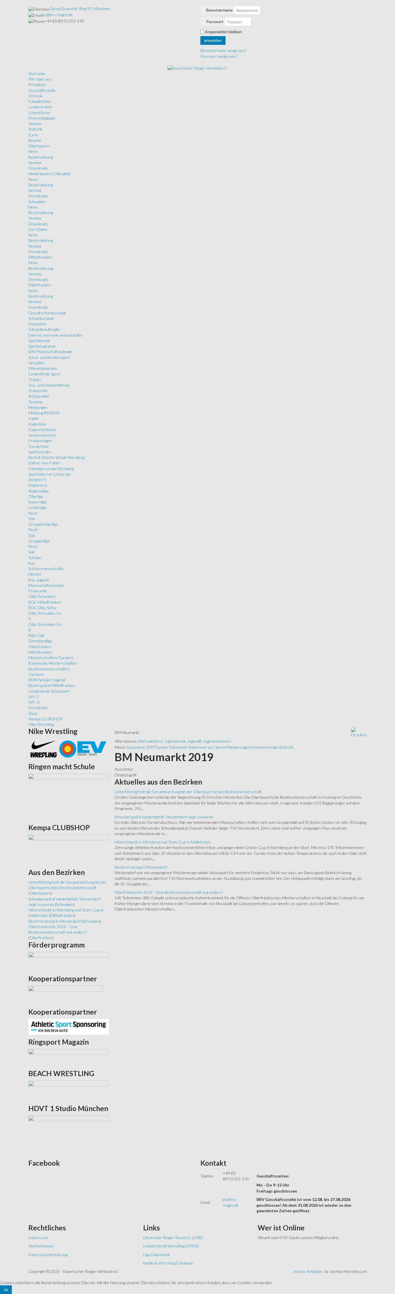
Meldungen (37, 407)
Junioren (223, 741)
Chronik (35, 95)
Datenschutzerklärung (48, 1254)
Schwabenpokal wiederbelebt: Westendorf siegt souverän (164, 816)
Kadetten (152, 741)
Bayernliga (37, 501)
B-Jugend (207, 741)
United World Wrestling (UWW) (171, 1245)
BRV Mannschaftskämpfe (50, 351)
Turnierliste (38, 446)
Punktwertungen (264, 747)
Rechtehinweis (41, 1245)
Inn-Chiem (37, 229)
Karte (33, 134)
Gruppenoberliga (43, 524)
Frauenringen (40, 440)
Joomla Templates (308, 1271)
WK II (33, 696)
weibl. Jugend (188, 741)
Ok (6, 1289)
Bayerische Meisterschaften (52, 663)
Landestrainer (40, 106)
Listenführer (39, 112)
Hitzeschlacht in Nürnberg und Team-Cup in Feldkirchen (163, 841)
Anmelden (213, 40)
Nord (32, 513)
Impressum (38, 1237)
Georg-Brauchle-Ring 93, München (79, 8)
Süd (31, 518)
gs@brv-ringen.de (57, 14)
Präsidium (37, 84)
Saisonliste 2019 (140, 747)
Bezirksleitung (40, 157)
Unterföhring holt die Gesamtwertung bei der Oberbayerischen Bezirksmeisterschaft (188, 791)
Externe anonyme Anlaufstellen (55, 335)
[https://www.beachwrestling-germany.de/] (68, 1090)
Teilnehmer (178, 747)
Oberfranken (39, 284)
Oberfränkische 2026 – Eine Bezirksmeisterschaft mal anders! (169, 892)
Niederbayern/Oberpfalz (49, 173)
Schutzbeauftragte (44, 329)
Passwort (215, 21)
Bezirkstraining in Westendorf (141, 867)
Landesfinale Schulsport (49, 691)
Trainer (34, 379)
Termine (35, 401)
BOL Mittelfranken (44, 602)
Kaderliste (37, 424)
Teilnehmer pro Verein (207, 747)
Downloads (38, 168)
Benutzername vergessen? (223, 50)
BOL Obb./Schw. (42, 607)
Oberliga (35, 496)
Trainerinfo (38, 390)
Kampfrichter (39, 101)
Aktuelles (36, 362)
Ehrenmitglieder (42, 118)
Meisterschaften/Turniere (51, 657)
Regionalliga (38, 490)
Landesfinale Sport (44, 373)
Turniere (36, 674)
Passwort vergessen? (218, 56)
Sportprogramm (42, 346)
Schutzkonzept (41, 318)
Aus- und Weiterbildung (48, 385)
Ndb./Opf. (36, 635)
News (33, 151)
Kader (33, 418)
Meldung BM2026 (43, 412)
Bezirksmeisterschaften (49, 668)
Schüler (34, 557)
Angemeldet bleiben (223, 31)
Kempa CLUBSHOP (45, 718)
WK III (34, 702)
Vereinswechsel (42, 435)
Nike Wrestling (41, 724)
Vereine (35, 123)
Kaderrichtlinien (42, 429)
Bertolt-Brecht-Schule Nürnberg (56, 457)
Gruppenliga (38, 540)
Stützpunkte (38, 396)
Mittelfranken (40, 257)
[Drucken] (358, 732)
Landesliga (37, 507)
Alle (141, 741)
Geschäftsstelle (42, 90)
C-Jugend (168, 741)
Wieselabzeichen (42, 368)
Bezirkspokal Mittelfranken (51, 685)
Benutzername (219, 10)
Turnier (162, 747)
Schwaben (37, 201)
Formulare (37, 323)
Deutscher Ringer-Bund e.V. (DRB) (173, 1237)
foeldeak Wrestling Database (168, 1262)
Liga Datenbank (156, 1254)
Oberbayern (39, 145)
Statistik (35, 129)
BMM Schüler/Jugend (46, 679)
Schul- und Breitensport (49, 357)
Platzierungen (238, 747)
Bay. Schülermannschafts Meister (46, 569)
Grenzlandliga (40, 640)
